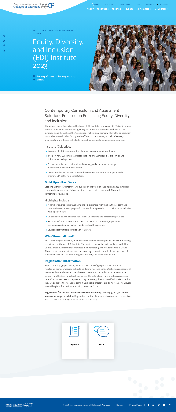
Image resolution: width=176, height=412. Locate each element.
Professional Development (62, 30)
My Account (150, 4)
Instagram (169, 405)
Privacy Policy (135, 404)
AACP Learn (110, 4)
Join (138, 4)
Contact (119, 404)
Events (43, 30)
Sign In (163, 4)
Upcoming (37, 33)
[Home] (33, 7)
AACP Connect (125, 4)
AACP (35, 30)
